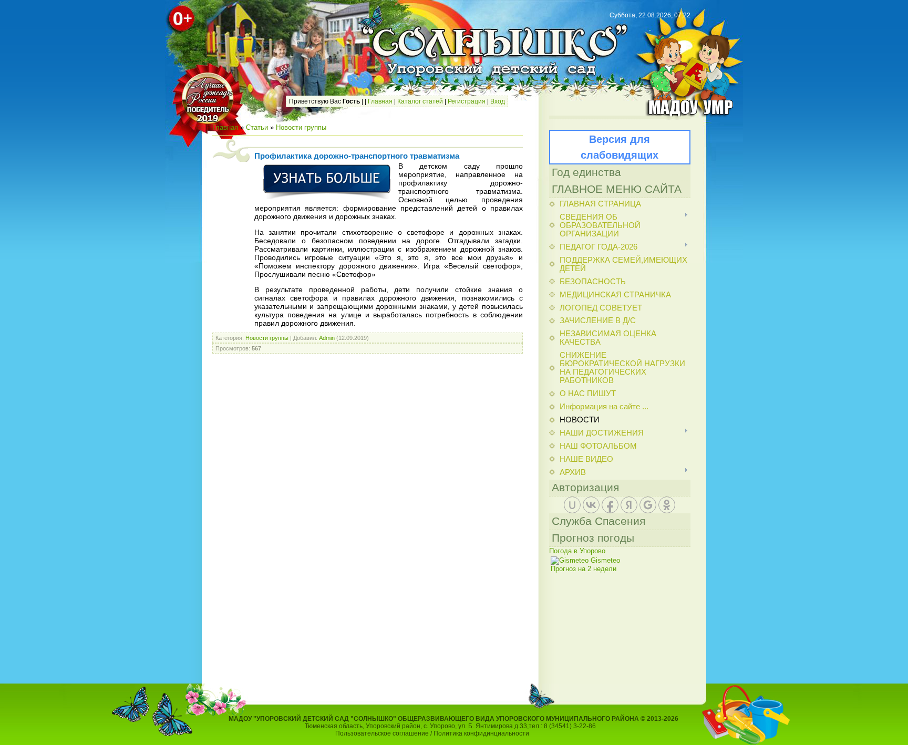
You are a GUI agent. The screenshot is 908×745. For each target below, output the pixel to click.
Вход (497, 101)
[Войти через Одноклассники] (666, 504)
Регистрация (467, 101)
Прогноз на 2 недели (583, 569)
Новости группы (301, 127)
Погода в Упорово (577, 551)
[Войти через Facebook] (610, 504)
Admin (327, 338)
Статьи (257, 127)
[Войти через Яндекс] (629, 504)
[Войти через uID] (572, 504)
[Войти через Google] (647, 504)
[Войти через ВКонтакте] (591, 504)
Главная (380, 101)
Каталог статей (420, 101)
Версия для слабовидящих (619, 147)
